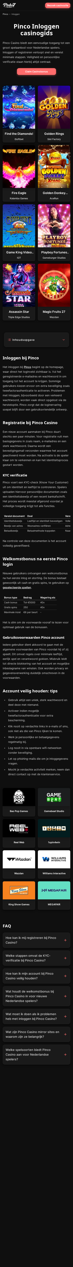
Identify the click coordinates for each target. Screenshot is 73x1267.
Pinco (27, 367)
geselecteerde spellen (17, 587)
